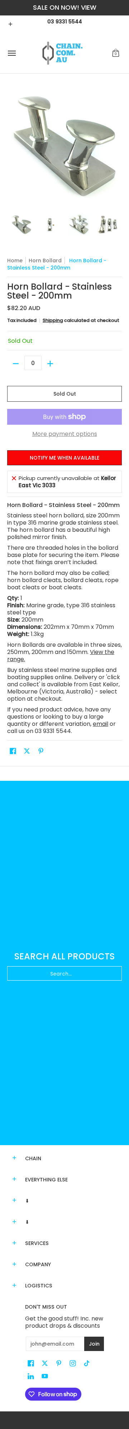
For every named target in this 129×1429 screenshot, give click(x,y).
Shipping (53, 320)
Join (94, 1343)
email (100, 724)
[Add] (50, 363)
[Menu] (11, 53)
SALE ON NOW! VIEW (64, 7)
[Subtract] (15, 363)
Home (15, 260)
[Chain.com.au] (62, 53)
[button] (116, 53)
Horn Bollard (45, 260)
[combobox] (64, 973)
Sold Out (64, 393)
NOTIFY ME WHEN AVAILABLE (64, 457)
